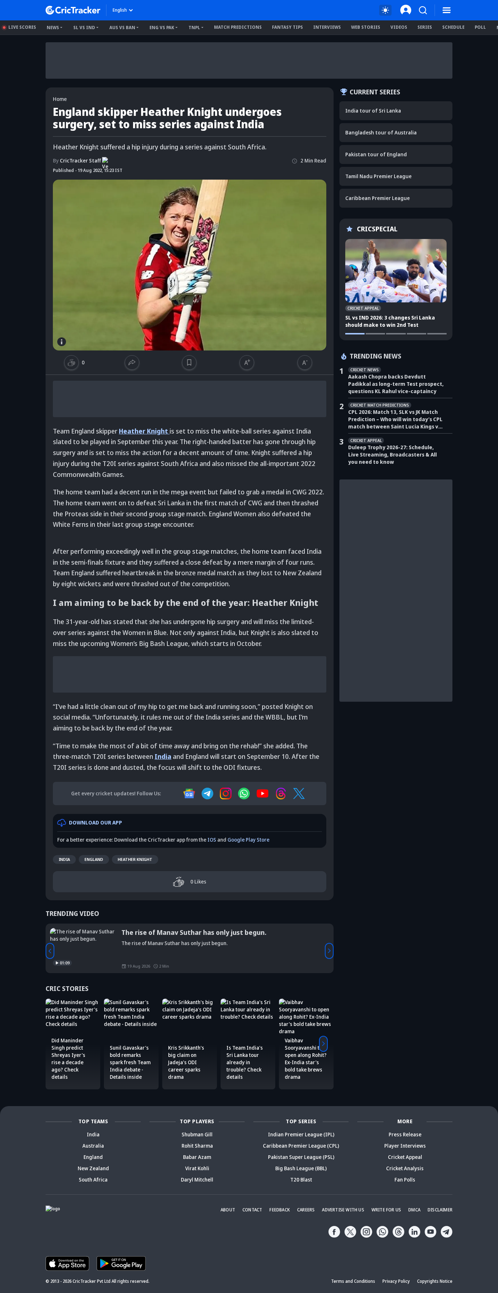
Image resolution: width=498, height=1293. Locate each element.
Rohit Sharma (197, 1145)
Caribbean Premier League (377, 198)
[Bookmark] (189, 362)
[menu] (446, 10)
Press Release (405, 1134)
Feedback (279, 1210)
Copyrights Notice (434, 1281)
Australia (93, 1145)
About (228, 1210)
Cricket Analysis (405, 1168)
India (64, 859)
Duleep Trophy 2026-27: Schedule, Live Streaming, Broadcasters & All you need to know (392, 454)
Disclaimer (440, 1210)
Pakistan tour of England (376, 154)
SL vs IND (84, 27)
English (120, 10)
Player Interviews (405, 1145)
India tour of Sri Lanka (373, 110)
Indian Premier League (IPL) (301, 1134)
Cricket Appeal (405, 1156)
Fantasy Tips (287, 27)
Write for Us (386, 1210)
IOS (211, 839)
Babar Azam (197, 1156)
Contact (252, 1210)
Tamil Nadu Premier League (378, 176)
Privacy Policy (396, 1281)
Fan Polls (404, 1179)
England (94, 859)
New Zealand (93, 1168)
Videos (398, 27)
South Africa (93, 1179)
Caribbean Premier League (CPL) (301, 1145)
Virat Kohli (197, 1168)
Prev (50, 951)
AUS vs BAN (122, 27)
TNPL (194, 27)
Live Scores (22, 27)
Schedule (453, 27)
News (53, 27)
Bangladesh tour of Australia (381, 132)
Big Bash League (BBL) (301, 1168)
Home (60, 98)
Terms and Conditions (353, 1281)
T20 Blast (301, 1179)
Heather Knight (135, 859)
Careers (306, 1210)
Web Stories (365, 27)
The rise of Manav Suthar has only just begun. (193, 932)
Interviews (327, 27)
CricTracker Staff (77, 160)
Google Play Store (248, 839)
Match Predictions (238, 27)
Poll (480, 27)
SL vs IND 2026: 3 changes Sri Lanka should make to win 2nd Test (390, 321)
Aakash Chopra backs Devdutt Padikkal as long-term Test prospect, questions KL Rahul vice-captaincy (396, 384)
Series (424, 27)
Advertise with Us (343, 1210)
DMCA (414, 1210)
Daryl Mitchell (197, 1179)
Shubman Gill (197, 1134)
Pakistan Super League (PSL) (301, 1156)
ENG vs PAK (161, 27)
